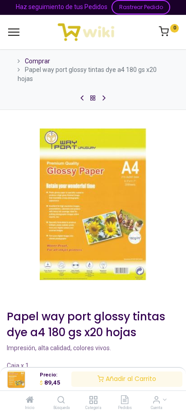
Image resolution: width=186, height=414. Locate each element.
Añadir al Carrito (130, 378)
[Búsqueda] (61, 400)
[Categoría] (93, 400)
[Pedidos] (124, 400)
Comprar (37, 61)
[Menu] (13, 32)
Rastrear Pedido (141, 7)
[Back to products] (93, 98)
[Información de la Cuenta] (156, 400)
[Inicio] (30, 400)
